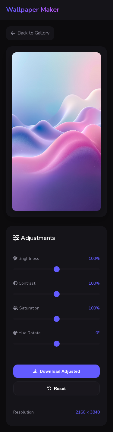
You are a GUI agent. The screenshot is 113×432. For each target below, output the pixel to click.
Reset (60, 388)
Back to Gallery (33, 33)
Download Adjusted (60, 371)
